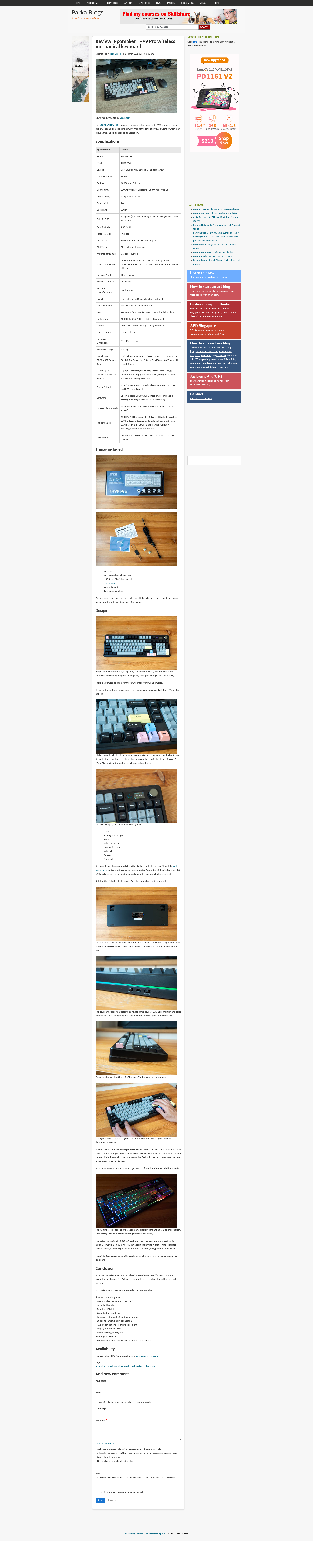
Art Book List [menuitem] (93, 3)
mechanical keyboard (118, 1366)
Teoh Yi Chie (115, 54)
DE (223, 348)
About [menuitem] (216, 3)
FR (228, 348)
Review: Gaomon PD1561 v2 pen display (213, 252)
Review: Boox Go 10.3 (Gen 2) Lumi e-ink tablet (216, 233)
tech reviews (137, 1366)
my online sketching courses (214, 277)
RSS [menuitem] (158, 3)
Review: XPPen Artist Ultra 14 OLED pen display (216, 209)
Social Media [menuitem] (187, 3)
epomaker (100, 1366)
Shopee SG (206, 355)
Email (98, 1393)
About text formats (106, 1443)
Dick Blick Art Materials (207, 351)
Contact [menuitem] (203, 3)
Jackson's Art (225, 351)
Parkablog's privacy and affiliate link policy (145, 1534)
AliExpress (195, 355)
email (195, 316)
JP (193, 351)
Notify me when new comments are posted (121, 1492)
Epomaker (125, 118)
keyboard (151, 1366)
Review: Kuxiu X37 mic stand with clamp (212, 256)
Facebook (206, 316)
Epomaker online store (147, 1356)
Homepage (101, 1408)
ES (236, 348)
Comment (100, 1420)
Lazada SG (221, 355)
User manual (110, 583)
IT (232, 348)
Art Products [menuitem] (112, 3)
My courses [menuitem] (144, 3)
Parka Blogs (87, 12)
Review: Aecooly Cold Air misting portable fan (215, 213)
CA (213, 348)
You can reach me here (201, 398)
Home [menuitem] (77, 3)
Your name (101, 1381)
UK (218, 348)
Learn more (223, 367)
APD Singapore (197, 330)
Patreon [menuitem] (171, 3)
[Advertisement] (211, 175)
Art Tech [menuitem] (128, 3)
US (208, 348)
